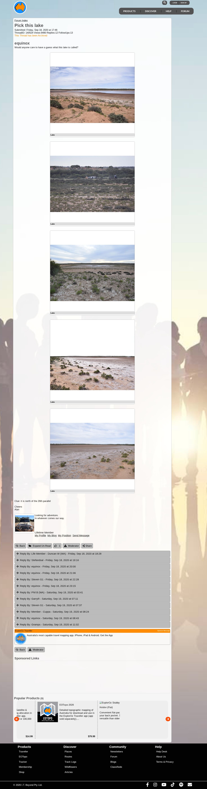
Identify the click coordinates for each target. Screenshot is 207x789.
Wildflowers (71, 767)
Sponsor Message (163, 630)
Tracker (23, 762)
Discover (150, 11)
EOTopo (23, 756)
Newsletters (116, 751)
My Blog (52, 535)
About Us (161, 756)
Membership (25, 767)
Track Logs (70, 762)
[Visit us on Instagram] (155, 785)
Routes (68, 756)
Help (168, 11)
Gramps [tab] (49, 624)
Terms (159, 762)
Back (22, 546)
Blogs (113, 762)
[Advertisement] (92, 677)
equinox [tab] (48, 566)
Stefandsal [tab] (49, 560)
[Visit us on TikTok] (173, 785)
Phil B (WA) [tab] (51, 592)
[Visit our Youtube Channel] (164, 785)
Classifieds (116, 767)
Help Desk (161, 751)
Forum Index (21, 20)
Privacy (170, 762)
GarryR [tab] (49, 598)
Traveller (23, 751)
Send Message (81, 535)
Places (68, 751)
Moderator (73, 546)
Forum (185, 11)
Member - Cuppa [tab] (54, 611)
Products (129, 11)
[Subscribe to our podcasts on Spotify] (181, 785)
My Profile (40, 535)
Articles (69, 772)
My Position (64, 535)
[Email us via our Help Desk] (190, 785)
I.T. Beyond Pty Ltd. (32, 785)
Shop (21, 772)
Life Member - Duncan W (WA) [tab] (60, 553)
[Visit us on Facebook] (147, 785)
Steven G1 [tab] (49, 579)
